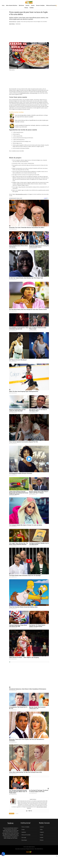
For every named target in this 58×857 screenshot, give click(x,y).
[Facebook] (28, 810)
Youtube (41, 834)
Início (3, 5)
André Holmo (12, 23)
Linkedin (41, 837)
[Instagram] (31, 810)
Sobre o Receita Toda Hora (11, 5)
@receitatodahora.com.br (21, 194)
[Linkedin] (26, 810)
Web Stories (21, 5)
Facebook (42, 826)
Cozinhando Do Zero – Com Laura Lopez (28, 93)
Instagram (42, 832)
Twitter (41, 829)
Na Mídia (32, 7)
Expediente (24, 832)
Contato (32, 5)
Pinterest (41, 840)
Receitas (27, 5)
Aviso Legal (24, 837)
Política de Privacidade (51, 5)
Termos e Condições (40, 5)
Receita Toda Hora (12, 21)
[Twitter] (29, 810)
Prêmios (26, 7)
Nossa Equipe (24, 840)
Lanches (18, 21)
